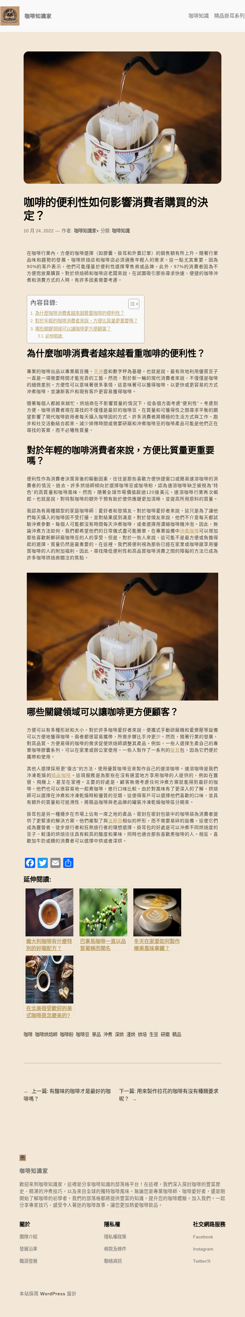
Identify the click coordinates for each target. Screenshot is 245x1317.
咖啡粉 (66, 1034)
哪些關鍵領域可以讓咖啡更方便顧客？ (73, 328)
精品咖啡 (61, 775)
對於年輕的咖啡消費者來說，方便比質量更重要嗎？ (86, 320)
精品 (176, 1034)
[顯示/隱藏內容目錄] (130, 303)
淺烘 (130, 1034)
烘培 (142, 1034)
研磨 (165, 1034)
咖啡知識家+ (86, 230)
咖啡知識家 (38, 16)
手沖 (98, 371)
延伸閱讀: (54, 336)
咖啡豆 (82, 1034)
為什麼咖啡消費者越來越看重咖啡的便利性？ (79, 313)
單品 (96, 1034)
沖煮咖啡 (189, 530)
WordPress (52, 1293)
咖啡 (28, 1034)
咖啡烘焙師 (46, 1034)
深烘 (119, 1034)
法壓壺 (115, 820)
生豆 (153, 1034)
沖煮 (107, 1034)
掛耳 (175, 750)
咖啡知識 (121, 230)
